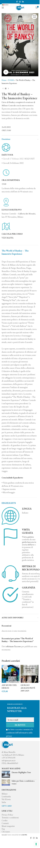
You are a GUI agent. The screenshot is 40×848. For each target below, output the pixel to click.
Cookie (5, 820)
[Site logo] (20, 7)
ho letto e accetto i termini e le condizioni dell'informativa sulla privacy (19, 732)
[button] (4, 45)
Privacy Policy (7, 814)
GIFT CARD (7, 806)
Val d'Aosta (6, 799)
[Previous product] (3, 88)
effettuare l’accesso (13, 646)
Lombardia (6, 796)
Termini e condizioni (10, 817)
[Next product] (8, 88)
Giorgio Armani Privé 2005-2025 (28, 688)
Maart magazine (8, 826)
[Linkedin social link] (22, 1)
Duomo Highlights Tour (21, 772)
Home (4, 80)
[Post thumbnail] (6, 774)
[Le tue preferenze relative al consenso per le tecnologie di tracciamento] (36, 844)
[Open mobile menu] (3, 7)
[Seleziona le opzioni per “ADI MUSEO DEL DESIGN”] (4, 680)
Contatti (5, 823)
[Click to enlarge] (5, 72)
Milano (5, 793)
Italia (4, 802)
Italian (6, 5)
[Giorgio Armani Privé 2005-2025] (29, 674)
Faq (3, 829)
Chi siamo (6, 831)
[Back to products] (5, 88)
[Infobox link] (20, 230)
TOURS (11, 80)
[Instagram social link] (19, 1)
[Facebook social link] (17, 1)
